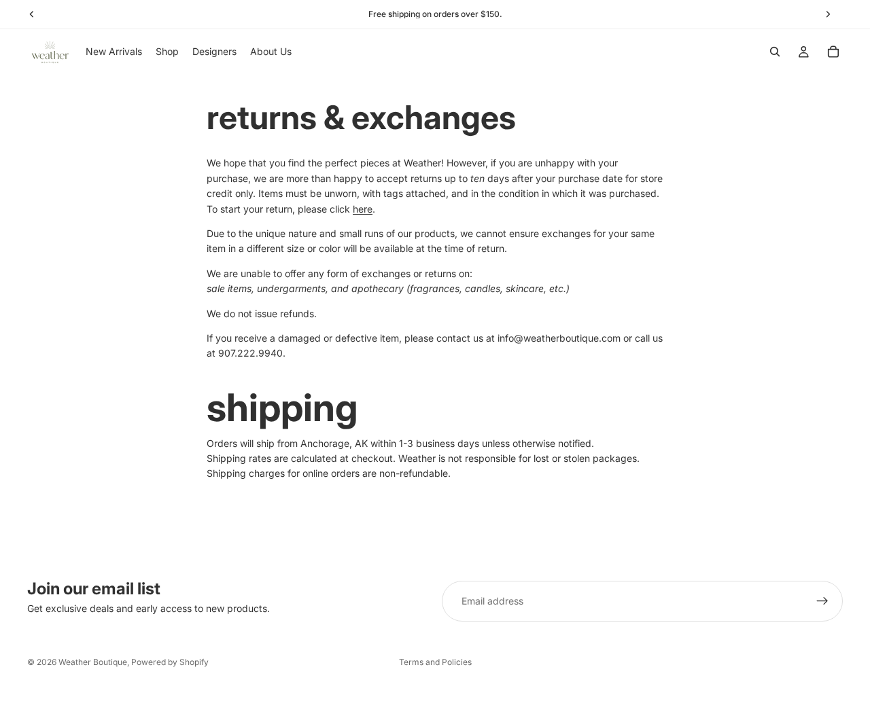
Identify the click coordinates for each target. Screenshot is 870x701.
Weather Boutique (92, 662)
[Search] (775, 52)
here (362, 209)
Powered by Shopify (170, 662)
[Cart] (833, 52)
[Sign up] (822, 601)
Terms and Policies (435, 662)
